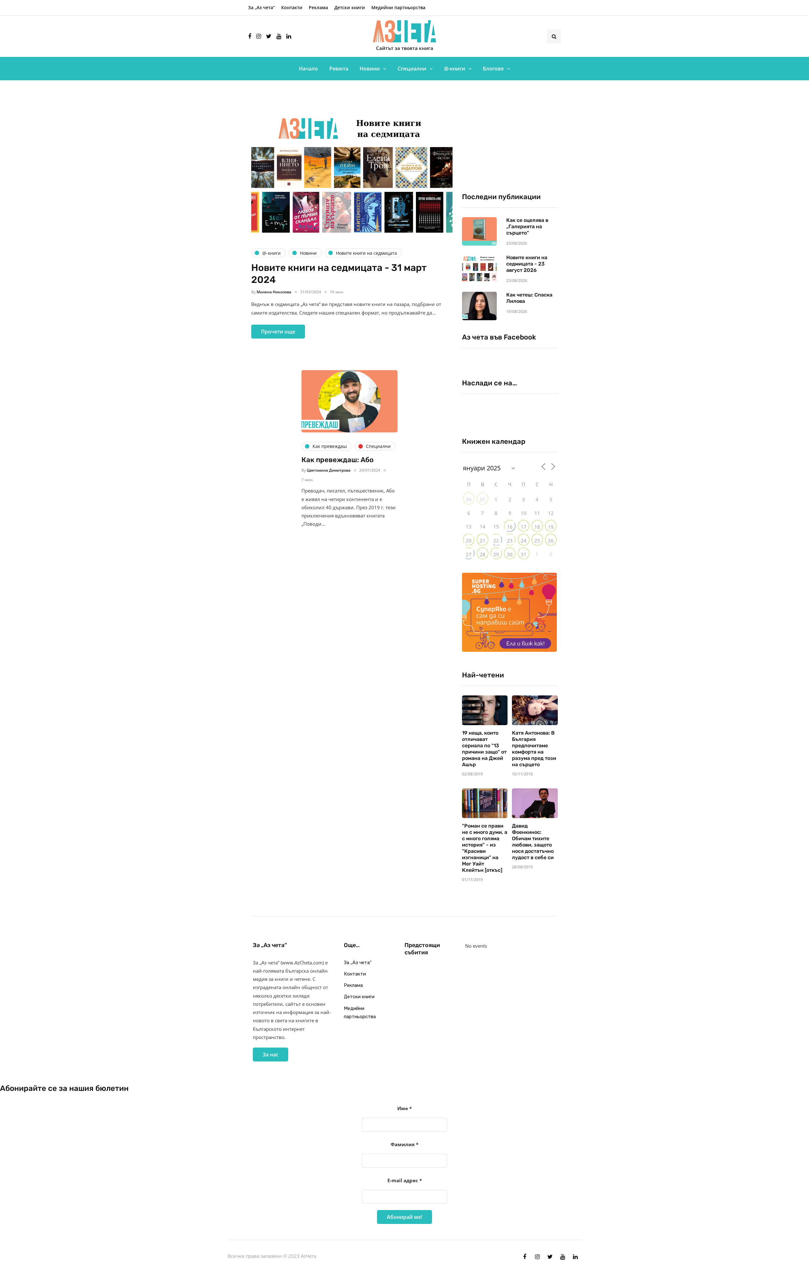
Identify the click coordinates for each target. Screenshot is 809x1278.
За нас (270, 1054)
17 (523, 527)
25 (537, 540)
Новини (370, 68)
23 (510, 540)
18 (537, 527)
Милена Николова (274, 292)
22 (496, 540)
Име (404, 1108)
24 (523, 540)
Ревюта (338, 68)
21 (482, 540)
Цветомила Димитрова (328, 470)
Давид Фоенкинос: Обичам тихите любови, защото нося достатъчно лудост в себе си (533, 841)
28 (482, 554)
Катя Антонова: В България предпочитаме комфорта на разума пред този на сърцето (534, 748)
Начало (308, 68)
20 (468, 540)
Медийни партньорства (398, 7)
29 (496, 554)
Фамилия (404, 1144)
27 (468, 554)
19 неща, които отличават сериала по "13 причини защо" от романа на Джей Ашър (484, 748)
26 (551, 540)
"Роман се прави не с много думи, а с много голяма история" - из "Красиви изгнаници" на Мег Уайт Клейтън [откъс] (484, 848)
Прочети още (278, 331)
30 (468, 499)
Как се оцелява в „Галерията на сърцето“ (527, 226)
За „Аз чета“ (261, 7)
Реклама (318, 7)
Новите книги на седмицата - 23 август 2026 (526, 263)
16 (510, 527)
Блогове (493, 68)
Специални (412, 68)
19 (551, 527)
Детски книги (349, 7)
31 (482, 499)
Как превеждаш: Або (337, 460)
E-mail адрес (404, 1180)
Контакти (291, 7)
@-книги (454, 68)
